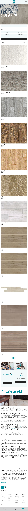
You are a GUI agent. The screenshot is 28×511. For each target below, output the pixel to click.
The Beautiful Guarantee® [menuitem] (16, 501)
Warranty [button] (7, 34)
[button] (24, 1)
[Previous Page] (11, 358)
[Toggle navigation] (1, 1)
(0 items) (26, 1)
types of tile (13, 428)
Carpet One (2, 11)
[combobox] (13, 26)
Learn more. (18, 509)
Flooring (7, 11)
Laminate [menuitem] (2, 501)
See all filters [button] (13, 39)
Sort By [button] (24, 42)
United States (3, 491)
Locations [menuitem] (23, 497)
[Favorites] (25, 1)
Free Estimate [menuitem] (3, 504)
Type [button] (7, 32)
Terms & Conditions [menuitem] (23, 501)
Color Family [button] (20, 32)
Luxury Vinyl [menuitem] (3, 497)
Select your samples (20, 382)
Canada (7, 491)
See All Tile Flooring (3, 482)
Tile (9, 11)
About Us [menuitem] (23, 496)
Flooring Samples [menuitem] (9, 498)
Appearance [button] (20, 34)
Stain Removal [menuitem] (17, 496)
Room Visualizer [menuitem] (10, 496)
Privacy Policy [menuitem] (23, 502)
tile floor (20, 426)
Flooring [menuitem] (2, 496)
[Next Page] (16, 358)
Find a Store (14, 3)
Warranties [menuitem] (16, 502)
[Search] (26, 26)
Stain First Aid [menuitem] (17, 497)
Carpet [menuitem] (2, 500)
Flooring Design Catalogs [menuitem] (10, 500)
